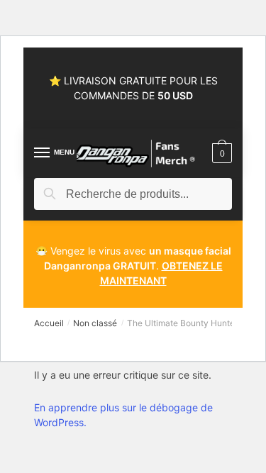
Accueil (49, 323)
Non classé (95, 323)
